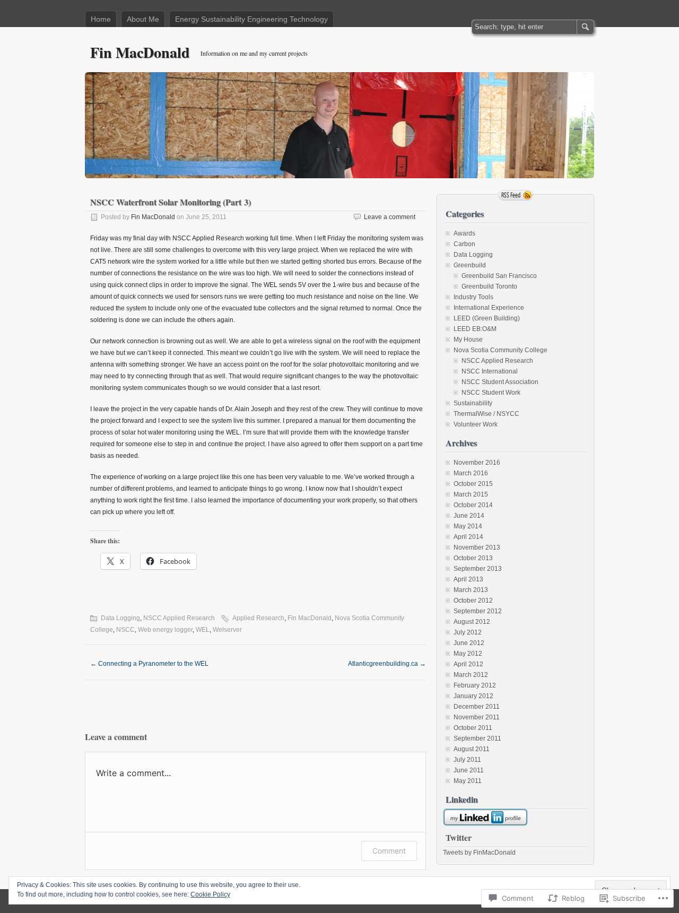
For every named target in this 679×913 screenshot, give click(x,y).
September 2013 (478, 568)
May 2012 (468, 653)
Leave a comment (389, 217)
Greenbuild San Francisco (499, 276)
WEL (203, 629)
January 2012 (473, 696)
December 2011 (477, 706)
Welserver (227, 629)
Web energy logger (165, 629)
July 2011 (467, 759)
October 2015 (473, 484)
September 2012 (478, 611)
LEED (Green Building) (487, 318)
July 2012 (468, 632)
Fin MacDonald (140, 52)
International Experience (489, 307)
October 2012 (473, 600)
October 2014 (473, 505)
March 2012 (471, 675)
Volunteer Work (476, 424)
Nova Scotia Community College (500, 350)
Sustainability (473, 403)
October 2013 (473, 558)
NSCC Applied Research (179, 618)
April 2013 (468, 579)
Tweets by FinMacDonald (479, 852)
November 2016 (477, 462)
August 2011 (472, 749)
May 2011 (468, 781)
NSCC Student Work (491, 392)
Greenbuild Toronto (489, 286)
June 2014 (469, 515)
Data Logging (120, 618)
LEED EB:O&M (475, 329)
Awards (464, 233)
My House (468, 339)
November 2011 (477, 717)
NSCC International (490, 371)
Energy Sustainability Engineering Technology (251, 19)
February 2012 (475, 685)
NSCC (125, 629)
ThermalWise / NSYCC (486, 414)
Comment (389, 850)
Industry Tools (473, 297)
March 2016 (471, 473)
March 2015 (471, 494)
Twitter (459, 837)
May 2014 (468, 526)
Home (101, 19)
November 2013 (477, 547)
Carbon (464, 244)
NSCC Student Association (500, 382)
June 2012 (469, 643)
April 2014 (468, 537)
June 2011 (469, 770)
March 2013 (471, 590)
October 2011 (473, 728)
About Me (143, 19)
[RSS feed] (515, 195)
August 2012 (472, 621)
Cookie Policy (210, 894)
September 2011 (477, 738)
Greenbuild (470, 265)
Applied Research (258, 618)
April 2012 (468, 664)
